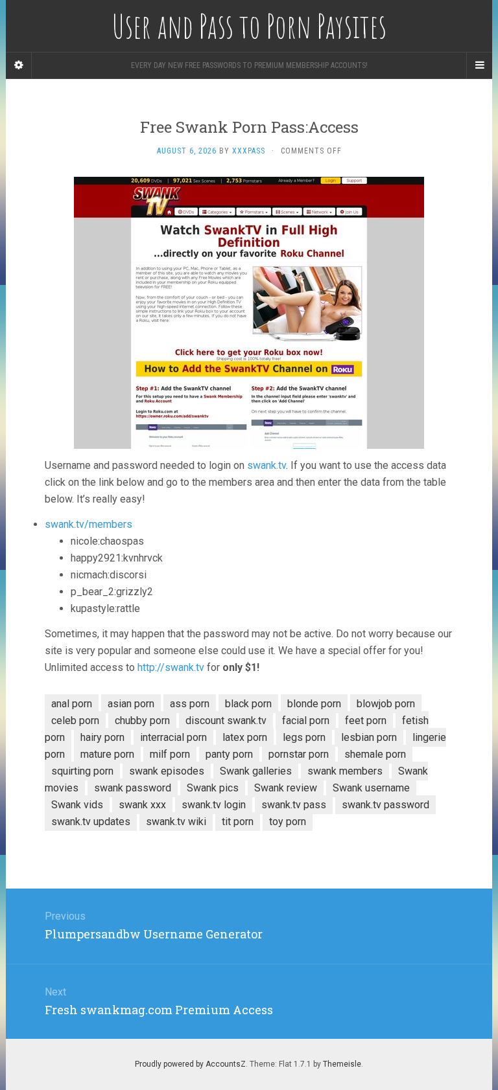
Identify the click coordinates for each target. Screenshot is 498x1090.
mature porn (107, 754)
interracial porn (173, 737)
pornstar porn (298, 754)
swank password (132, 788)
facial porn (305, 720)
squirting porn (82, 771)
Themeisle (342, 1064)
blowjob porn (386, 704)
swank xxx (142, 805)
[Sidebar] (19, 65)
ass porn (189, 704)
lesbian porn (369, 737)
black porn (248, 704)
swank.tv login (214, 805)
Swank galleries (256, 771)
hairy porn (102, 737)
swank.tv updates (90, 821)
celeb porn (75, 720)
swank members (345, 771)
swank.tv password (385, 805)
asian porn (131, 704)
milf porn (170, 754)
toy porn (287, 821)
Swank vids (77, 805)
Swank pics (213, 788)
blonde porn (314, 704)
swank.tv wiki (176, 821)
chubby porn (142, 720)
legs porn (304, 737)
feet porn (365, 720)
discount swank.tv (226, 720)
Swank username (371, 788)
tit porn (238, 821)
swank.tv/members (88, 524)
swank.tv (266, 465)
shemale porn (375, 754)
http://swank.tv (170, 667)
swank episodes (166, 771)
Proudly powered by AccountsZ (190, 1064)
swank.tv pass (293, 805)
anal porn (71, 704)
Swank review (285, 788)
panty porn (229, 754)
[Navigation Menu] (479, 65)
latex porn (244, 737)
